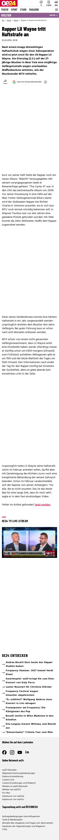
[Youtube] (20, 752)
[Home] (3, 20)
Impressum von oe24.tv (13, 799)
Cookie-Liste (8, 780)
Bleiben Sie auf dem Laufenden (17, 742)
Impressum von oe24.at (13, 796)
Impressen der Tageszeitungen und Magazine (23, 826)
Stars (23, 9)
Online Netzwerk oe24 (13, 760)
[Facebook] (4, 752)
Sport (14, 9)
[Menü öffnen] (56, 9)
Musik (16, 20)
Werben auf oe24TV (11, 789)
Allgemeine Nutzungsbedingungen (18, 773)
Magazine (34, 9)
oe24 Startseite (9, 770)
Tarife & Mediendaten (12, 820)
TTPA (4, 829)
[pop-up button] (48, 553)
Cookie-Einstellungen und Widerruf (19, 783)
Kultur (6, 15)
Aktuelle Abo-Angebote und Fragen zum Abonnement (27, 823)
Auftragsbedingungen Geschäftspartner (21, 816)
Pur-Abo (6, 793)
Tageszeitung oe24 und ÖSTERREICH (20, 806)
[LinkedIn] (27, 752)
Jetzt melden (42, 505)
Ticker (4, 9)
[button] (30, 543)
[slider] (16, 553)
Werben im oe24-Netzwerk (15, 786)
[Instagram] (12, 752)
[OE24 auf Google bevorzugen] (45, 82)
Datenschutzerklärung (12, 776)
